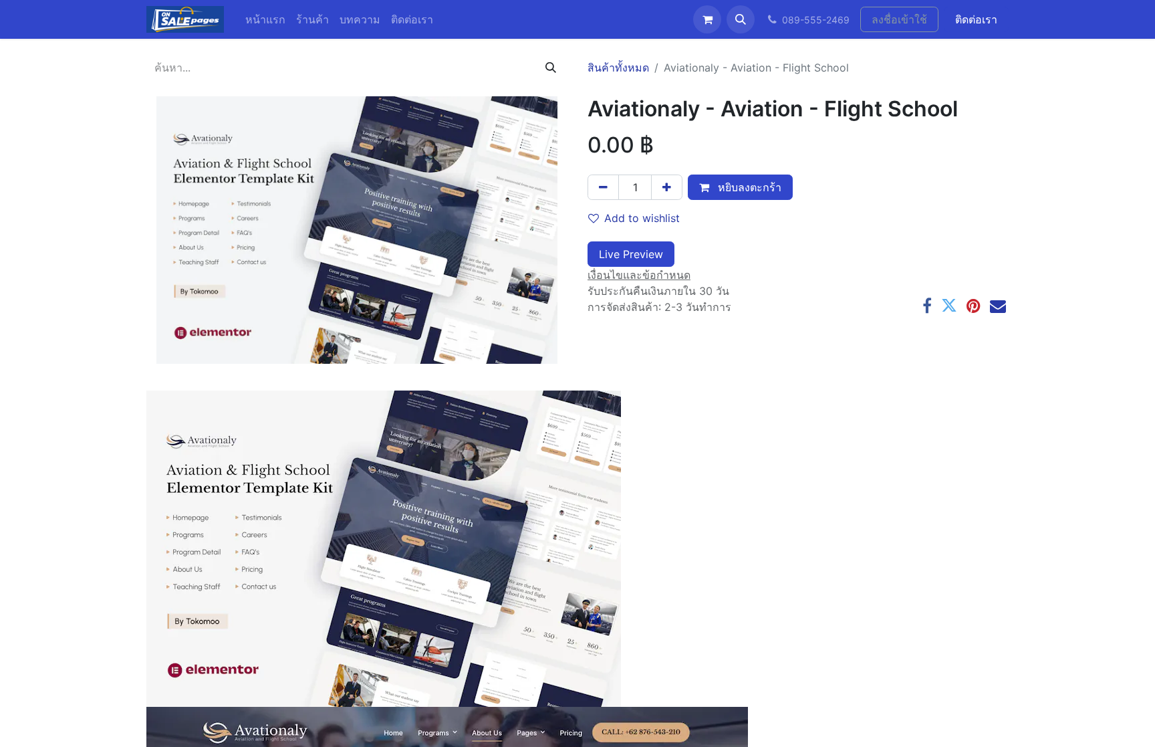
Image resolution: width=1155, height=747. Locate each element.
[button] (741, 19)
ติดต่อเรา (976, 19)
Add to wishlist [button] (642, 218)
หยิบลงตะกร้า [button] (748, 187)
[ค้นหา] (550, 67)
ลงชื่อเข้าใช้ (899, 19)
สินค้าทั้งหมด (618, 67)
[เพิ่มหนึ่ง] (666, 187)
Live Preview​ (631, 254)
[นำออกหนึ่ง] (603, 187)
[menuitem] (265, 19)
